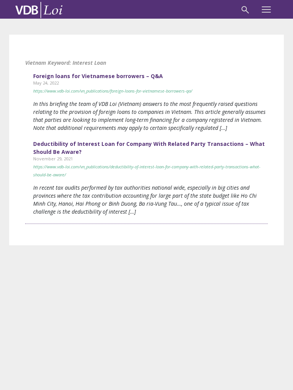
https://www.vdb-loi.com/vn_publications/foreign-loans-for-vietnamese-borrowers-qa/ (112, 91)
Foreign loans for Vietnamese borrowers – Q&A (98, 76)
